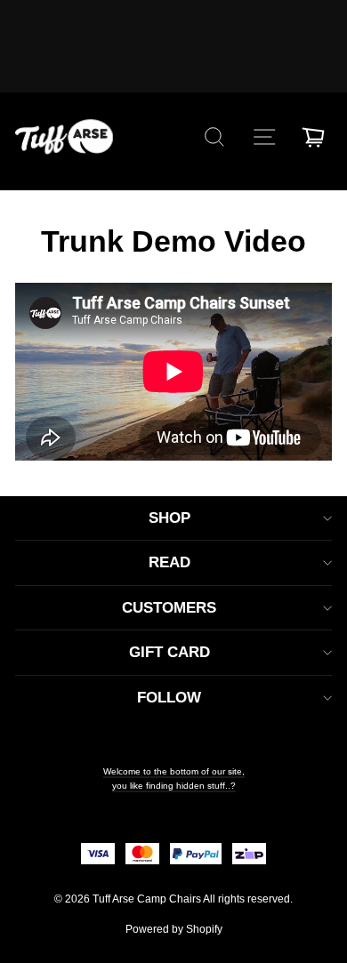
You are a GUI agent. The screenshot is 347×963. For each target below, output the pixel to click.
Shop (169, 518)
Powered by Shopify (173, 929)
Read (169, 562)
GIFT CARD (169, 652)
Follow (169, 697)
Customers (169, 607)
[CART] (313, 137)
